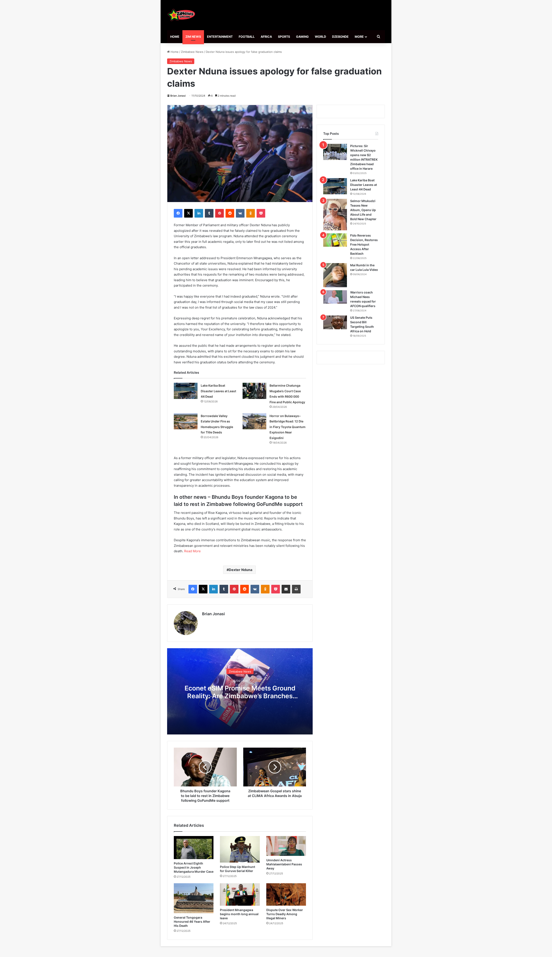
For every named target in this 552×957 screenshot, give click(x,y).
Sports (284, 36)
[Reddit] (230, 213)
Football (247, 36)
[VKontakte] (240, 213)
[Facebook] (178, 213)
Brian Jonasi (178, 95)
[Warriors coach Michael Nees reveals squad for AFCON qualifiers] (335, 297)
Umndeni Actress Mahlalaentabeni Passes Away (284, 864)
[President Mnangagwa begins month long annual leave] (240, 894)
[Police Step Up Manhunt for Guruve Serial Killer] (240, 849)
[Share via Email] (286, 589)
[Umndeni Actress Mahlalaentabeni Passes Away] (286, 846)
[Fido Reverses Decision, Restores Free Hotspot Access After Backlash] (335, 240)
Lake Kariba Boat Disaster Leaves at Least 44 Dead (218, 391)
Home (174, 36)
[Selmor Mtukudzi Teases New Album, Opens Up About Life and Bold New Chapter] (335, 214)
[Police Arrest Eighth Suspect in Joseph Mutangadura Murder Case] (193, 847)
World (320, 36)
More (359, 36)
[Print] (296, 589)
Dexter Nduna (240, 570)
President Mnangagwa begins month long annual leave (239, 914)
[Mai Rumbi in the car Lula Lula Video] (335, 275)
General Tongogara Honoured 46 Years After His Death (192, 921)
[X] (188, 213)
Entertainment (220, 36)
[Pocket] (261, 213)
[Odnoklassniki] (250, 213)
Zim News (193, 36)
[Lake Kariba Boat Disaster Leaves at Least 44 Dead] (186, 391)
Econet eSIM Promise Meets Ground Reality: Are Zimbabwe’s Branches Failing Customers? (240, 696)
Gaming (302, 36)
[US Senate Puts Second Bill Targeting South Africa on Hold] (335, 322)
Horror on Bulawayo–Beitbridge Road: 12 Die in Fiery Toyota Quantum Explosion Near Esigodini (288, 427)
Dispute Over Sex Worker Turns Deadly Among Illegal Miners (284, 914)
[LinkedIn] (198, 213)
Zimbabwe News (192, 51)
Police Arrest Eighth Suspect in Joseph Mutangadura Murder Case (193, 867)
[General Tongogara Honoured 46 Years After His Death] (193, 898)
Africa (266, 36)
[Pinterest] (219, 213)
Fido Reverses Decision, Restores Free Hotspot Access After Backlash (364, 244)
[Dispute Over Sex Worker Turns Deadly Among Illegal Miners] (286, 894)
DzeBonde (340, 36)
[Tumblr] (209, 213)
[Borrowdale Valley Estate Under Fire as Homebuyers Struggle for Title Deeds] (186, 421)
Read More (192, 551)
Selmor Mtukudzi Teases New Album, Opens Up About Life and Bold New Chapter (363, 210)
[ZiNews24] (181, 15)
